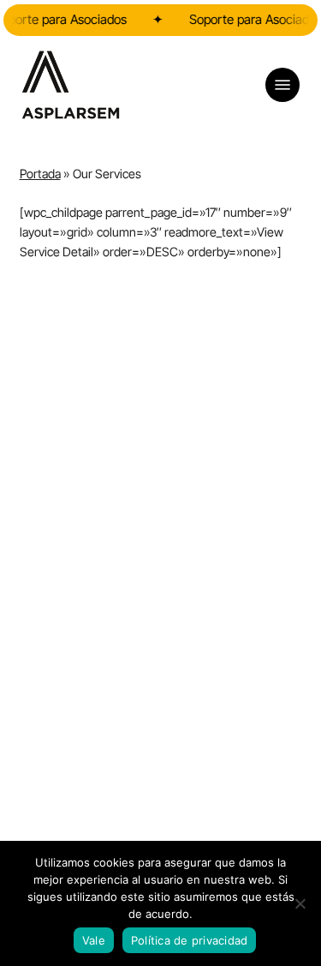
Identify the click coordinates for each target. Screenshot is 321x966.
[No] (299, 903)
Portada (40, 173)
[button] (282, 84)
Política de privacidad (189, 940)
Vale (93, 940)
